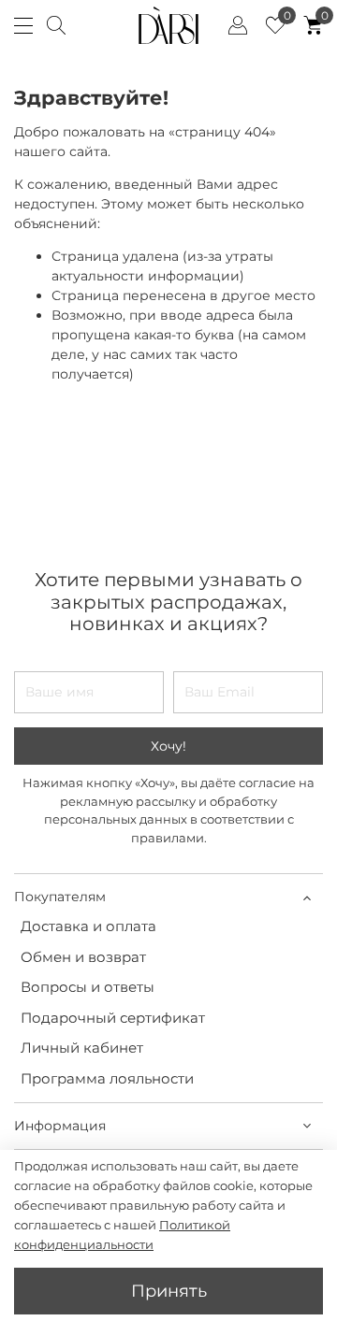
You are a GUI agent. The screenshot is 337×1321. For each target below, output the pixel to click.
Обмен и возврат (83, 957)
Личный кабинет (82, 1047)
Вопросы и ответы (87, 987)
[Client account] (237, 25)
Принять (169, 1290)
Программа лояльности (107, 1078)
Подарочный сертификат (113, 1018)
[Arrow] (306, 897)
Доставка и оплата (88, 926)
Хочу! (168, 746)
